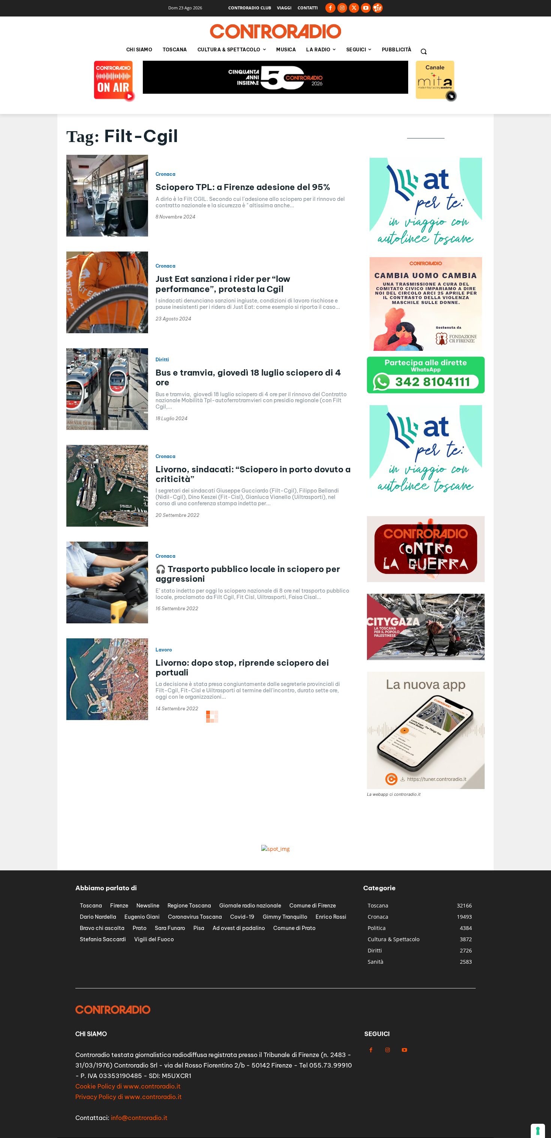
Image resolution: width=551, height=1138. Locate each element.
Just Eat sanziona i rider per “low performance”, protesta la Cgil (223, 284)
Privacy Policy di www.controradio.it (128, 1097)
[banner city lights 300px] (426, 348)
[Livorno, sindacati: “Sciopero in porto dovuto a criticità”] (107, 486)
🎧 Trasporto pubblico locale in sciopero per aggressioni (248, 574)
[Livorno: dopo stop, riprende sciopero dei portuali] (107, 679)
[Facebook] (330, 8)
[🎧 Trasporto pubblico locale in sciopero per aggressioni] (107, 582)
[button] (423, 51)
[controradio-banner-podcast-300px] (426, 496)
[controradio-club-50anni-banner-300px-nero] (426, 249)
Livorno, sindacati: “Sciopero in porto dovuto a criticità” (253, 474)
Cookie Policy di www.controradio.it (128, 1086)
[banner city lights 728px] (275, 91)
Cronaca (165, 174)
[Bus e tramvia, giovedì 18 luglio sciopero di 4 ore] (107, 389)
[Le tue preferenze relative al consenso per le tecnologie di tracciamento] (538, 1131)
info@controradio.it (139, 1118)
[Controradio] (275, 31)
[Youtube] (366, 8)
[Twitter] (354, 8)
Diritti (162, 360)
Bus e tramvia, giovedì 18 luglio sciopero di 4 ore (248, 377)
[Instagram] (342, 8)
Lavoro (164, 650)
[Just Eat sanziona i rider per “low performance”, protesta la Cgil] (107, 292)
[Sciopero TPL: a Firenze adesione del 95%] (107, 196)
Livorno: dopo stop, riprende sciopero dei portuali (242, 667)
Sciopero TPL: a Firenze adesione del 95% (243, 187)
